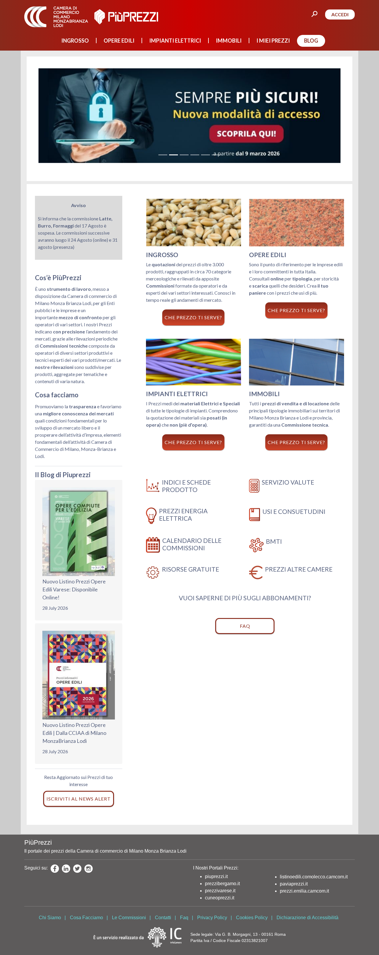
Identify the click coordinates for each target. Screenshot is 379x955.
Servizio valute (288, 482)
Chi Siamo (50, 917)
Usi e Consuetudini (293, 511)
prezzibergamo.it (222, 883)
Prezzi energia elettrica (183, 514)
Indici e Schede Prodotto (186, 485)
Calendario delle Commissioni (191, 544)
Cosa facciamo (56, 395)
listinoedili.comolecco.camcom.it (314, 876)
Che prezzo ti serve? (193, 317)
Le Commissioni (129, 917)
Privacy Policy (212, 917)
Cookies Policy (252, 917)
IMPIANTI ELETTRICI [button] (175, 40)
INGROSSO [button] (75, 40)
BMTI (274, 541)
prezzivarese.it (220, 890)
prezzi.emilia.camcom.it (304, 890)
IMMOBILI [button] (229, 40)
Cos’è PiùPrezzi (58, 278)
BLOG (311, 40)
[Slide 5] (205, 154)
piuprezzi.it (216, 876)
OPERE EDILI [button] (119, 40)
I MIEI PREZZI (273, 40)
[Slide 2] (173, 154)
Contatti (163, 917)
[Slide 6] (216, 154)
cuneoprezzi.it (219, 897)
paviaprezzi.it (294, 883)
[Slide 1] (162, 154)
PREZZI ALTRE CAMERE (299, 569)
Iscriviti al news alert (78, 798)
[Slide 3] (184, 154)
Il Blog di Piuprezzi (63, 475)
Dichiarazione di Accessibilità (307, 917)
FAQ (245, 626)
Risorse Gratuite (190, 569)
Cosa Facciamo (86, 917)
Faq (184, 917)
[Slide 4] (194, 154)
